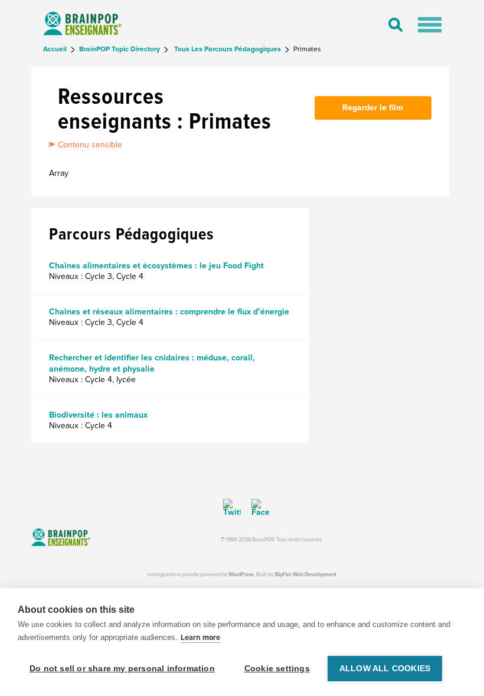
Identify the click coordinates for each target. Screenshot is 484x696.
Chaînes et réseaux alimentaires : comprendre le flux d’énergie (169, 312)
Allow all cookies (384, 668)
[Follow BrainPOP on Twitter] (232, 508)
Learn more (200, 637)
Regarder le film (372, 108)
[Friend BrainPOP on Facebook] (256, 508)
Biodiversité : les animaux (98, 415)
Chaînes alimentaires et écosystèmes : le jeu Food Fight (156, 266)
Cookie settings (277, 668)
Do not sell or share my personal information (122, 668)
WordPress (241, 575)
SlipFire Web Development (305, 575)
